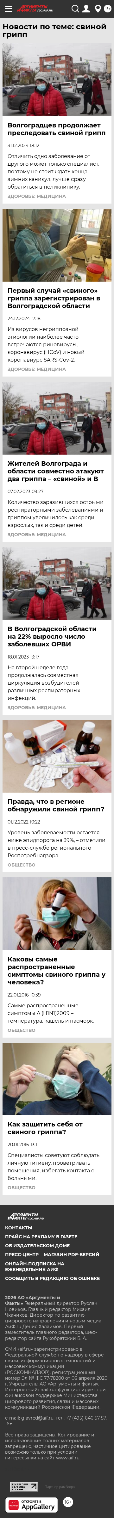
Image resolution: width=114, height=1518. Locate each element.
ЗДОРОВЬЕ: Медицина (37, 196)
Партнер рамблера (60, 1487)
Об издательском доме (37, 1245)
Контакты (18, 1228)
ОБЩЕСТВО (21, 865)
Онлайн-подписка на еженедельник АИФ (34, 1266)
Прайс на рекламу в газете (41, 1237)
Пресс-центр (22, 1254)
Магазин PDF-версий (71, 1254)
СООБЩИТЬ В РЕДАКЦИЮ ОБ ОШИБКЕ (52, 1278)
